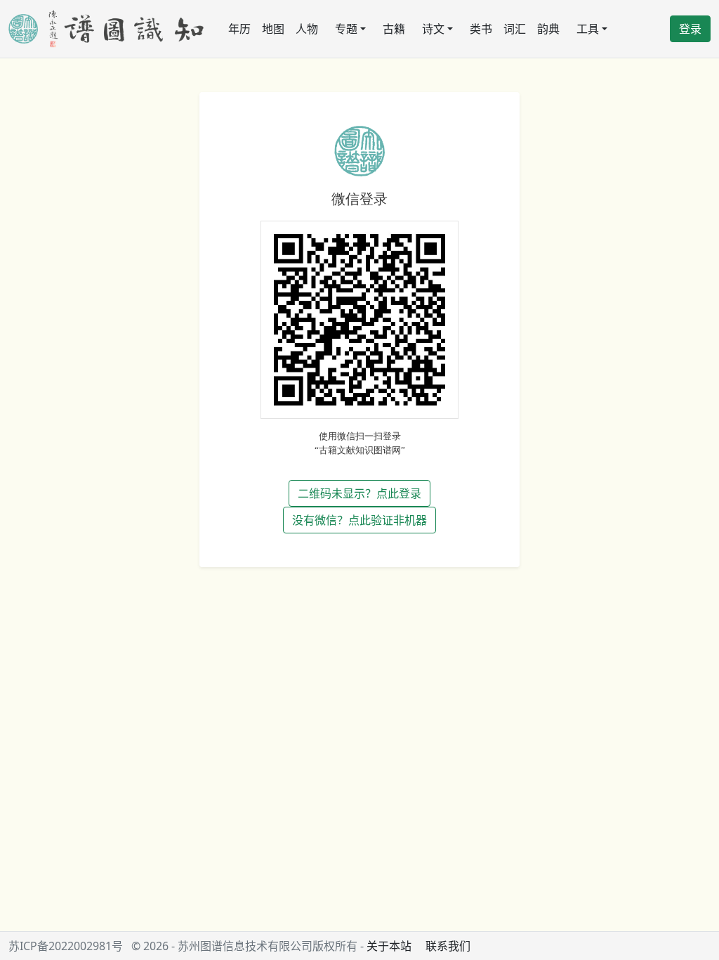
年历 (239, 29)
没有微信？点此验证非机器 (359, 520)
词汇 (514, 29)
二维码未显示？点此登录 (359, 493)
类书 (481, 29)
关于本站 (389, 946)
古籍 (394, 29)
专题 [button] (346, 29)
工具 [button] (587, 29)
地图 (273, 29)
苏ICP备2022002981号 (65, 946)
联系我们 (448, 946)
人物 (307, 29)
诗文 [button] (433, 29)
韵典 (548, 29)
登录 (690, 29)
